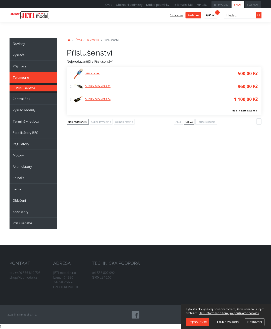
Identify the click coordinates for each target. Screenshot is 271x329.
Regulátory (21, 144)
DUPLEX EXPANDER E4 (98, 99)
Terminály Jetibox (26, 121)
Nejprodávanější (77, 122)
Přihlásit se (176, 15)
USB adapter (92, 73)
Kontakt (201, 5)
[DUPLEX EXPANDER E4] (78, 99)
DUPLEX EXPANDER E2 (98, 86)
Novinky (19, 43)
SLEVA (189, 122)
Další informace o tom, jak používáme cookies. (229, 313)
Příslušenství (25, 88)
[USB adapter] (78, 73)
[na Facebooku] (135, 314)
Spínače (18, 178)
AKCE (179, 122)
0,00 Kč (212, 14)
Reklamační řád (183, 5)
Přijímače (19, 66)
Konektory (20, 212)
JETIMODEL (221, 4)
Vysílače (19, 55)
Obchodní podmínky (129, 5)
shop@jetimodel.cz (23, 277)
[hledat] (258, 15)
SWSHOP (253, 4)
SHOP (237, 4)
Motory (18, 155)
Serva (17, 189)
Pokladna (193, 15)
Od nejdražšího (124, 122)
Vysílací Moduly (24, 110)
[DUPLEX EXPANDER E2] (78, 86)
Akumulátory (22, 166)
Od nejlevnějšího (101, 122)
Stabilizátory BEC (25, 132)
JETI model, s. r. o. (34, 15)
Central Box (21, 99)
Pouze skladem (206, 122)
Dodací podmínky (157, 5)
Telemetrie (21, 77)
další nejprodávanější (245, 110)
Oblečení (19, 200)
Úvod (108, 5)
